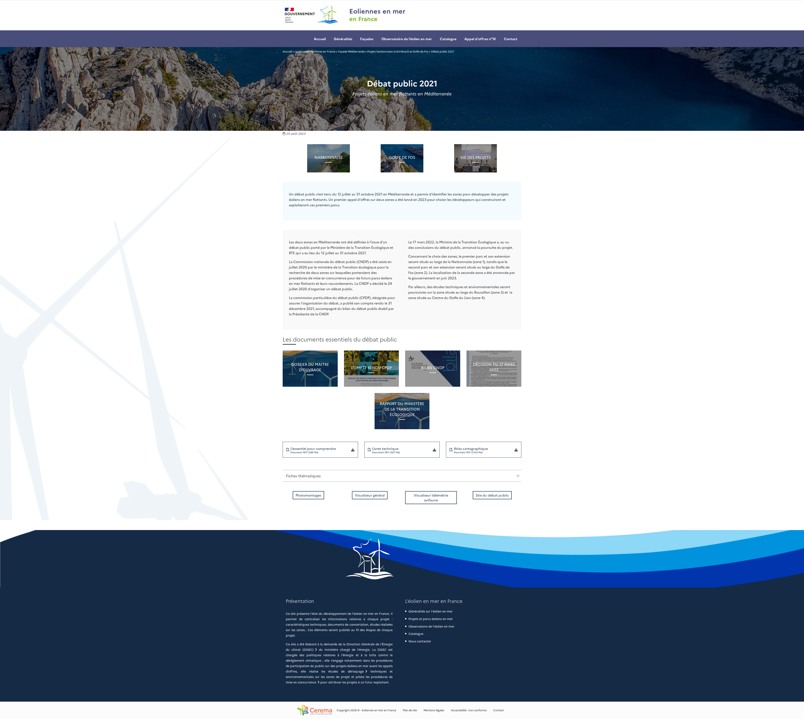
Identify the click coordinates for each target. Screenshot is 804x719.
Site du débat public (492, 495)
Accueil (320, 38)
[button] (402, 559)
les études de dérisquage (342, 671)
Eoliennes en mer (377, 10)
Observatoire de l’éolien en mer (406, 38)
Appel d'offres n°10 (480, 38)
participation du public (307, 666)
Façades (366, 38)
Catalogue (448, 38)
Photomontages (308, 495)
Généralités (343, 38)
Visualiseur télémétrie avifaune (431, 497)
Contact (510, 38)
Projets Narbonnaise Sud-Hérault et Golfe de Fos (397, 51)
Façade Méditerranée (351, 51)
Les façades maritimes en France (315, 51)
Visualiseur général (370, 495)
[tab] (402, 476)
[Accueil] (311, 15)
